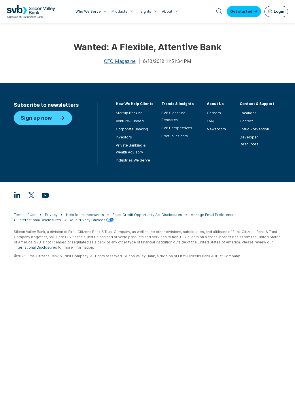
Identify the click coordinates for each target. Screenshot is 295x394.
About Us (215, 104)
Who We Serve (88, 11)
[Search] (219, 11)
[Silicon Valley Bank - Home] (31, 11)
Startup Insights (174, 136)
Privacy (51, 215)
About (167, 11)
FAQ (210, 121)
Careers (214, 113)
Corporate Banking (132, 129)
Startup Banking (129, 113)
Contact (246, 121)
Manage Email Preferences (213, 215)
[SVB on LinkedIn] (17, 195)
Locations (248, 113)
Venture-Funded (130, 121)
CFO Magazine (120, 61)
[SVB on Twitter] (31, 195)
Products (119, 11)
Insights (144, 11)
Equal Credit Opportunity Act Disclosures (147, 215)
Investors (124, 137)
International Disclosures (40, 220)
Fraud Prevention (254, 129)
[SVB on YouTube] (45, 195)
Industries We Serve (133, 160)
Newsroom (216, 129)
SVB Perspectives (176, 128)
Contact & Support (257, 104)
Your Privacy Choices (87, 220)
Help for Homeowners (85, 215)
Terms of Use (25, 215)
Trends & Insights (177, 104)
